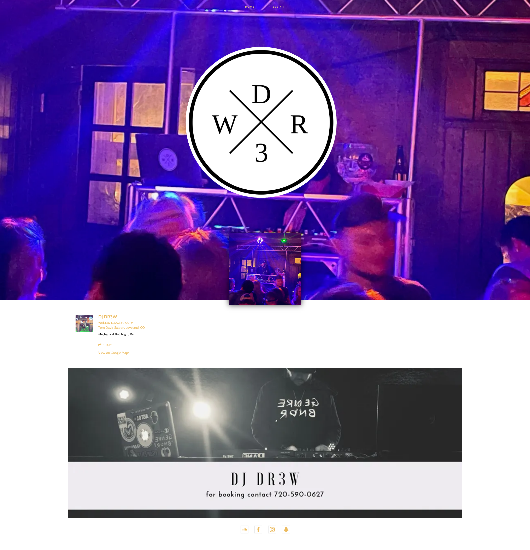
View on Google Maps (113, 353)
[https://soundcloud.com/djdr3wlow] (244, 529)
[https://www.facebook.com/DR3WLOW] (258, 529)
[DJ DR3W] (84, 331)
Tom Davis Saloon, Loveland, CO (121, 328)
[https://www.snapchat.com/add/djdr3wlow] (286, 529)
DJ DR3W (107, 317)
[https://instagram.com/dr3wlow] (272, 529)
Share (108, 345)
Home (249, 6)
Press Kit (277, 6)
